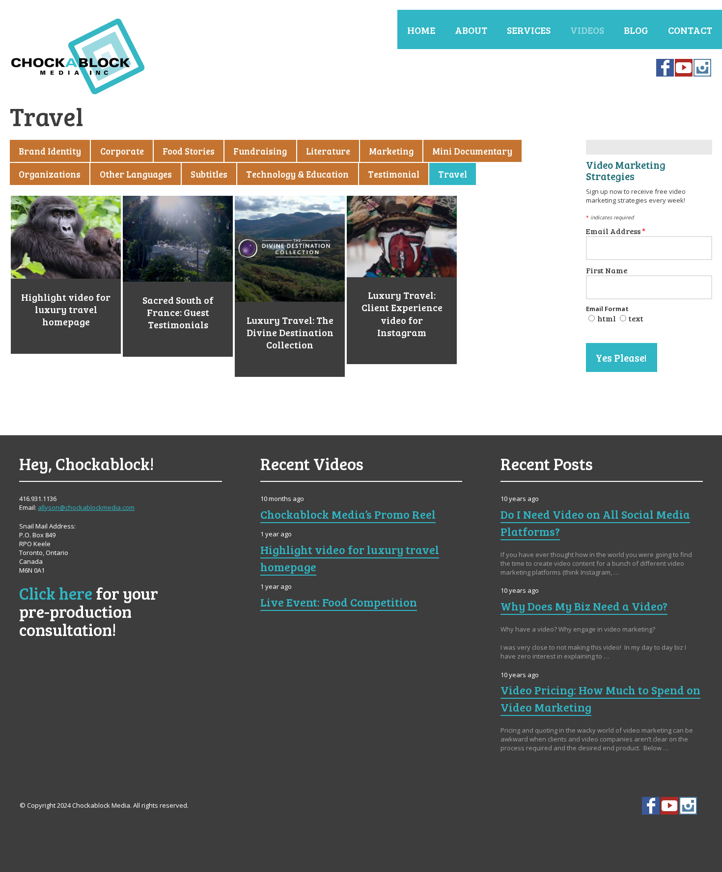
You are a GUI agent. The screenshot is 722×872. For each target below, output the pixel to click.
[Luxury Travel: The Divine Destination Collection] (290, 249)
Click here (55, 593)
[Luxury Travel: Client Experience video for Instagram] (402, 236)
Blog (636, 30)
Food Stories (189, 151)
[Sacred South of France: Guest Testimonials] (178, 239)
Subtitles (209, 174)
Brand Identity (50, 151)
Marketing (391, 151)
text (636, 318)
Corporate (122, 151)
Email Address (615, 231)
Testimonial (393, 174)
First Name (606, 270)
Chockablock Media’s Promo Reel (348, 514)
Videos (587, 30)
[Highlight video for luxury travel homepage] (66, 237)
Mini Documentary (472, 151)
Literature (328, 151)
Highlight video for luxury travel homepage (66, 309)
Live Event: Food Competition (338, 602)
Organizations (50, 174)
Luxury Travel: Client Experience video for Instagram (402, 314)
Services (529, 30)
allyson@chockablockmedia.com (86, 507)
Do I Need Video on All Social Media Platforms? (595, 522)
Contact (690, 30)
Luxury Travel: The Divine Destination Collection (290, 332)
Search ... (713, 806)
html (606, 318)
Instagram (702, 68)
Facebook (665, 68)
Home (421, 30)
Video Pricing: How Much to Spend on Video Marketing (600, 698)
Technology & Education (297, 174)
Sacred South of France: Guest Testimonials (178, 312)
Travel (452, 174)
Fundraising (260, 151)
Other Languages (136, 174)
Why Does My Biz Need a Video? (583, 606)
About (471, 30)
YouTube (684, 68)
